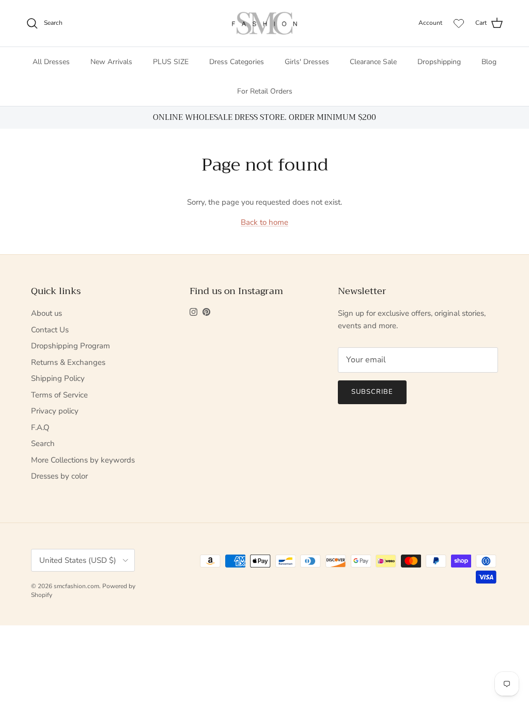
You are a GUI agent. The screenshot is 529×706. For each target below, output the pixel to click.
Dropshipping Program (70, 346)
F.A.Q (40, 427)
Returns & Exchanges (68, 362)
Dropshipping (439, 62)
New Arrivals (111, 62)
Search (43, 443)
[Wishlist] (459, 23)
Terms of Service (59, 395)
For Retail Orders (264, 91)
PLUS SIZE (171, 62)
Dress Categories (236, 62)
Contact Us (50, 330)
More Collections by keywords (83, 460)
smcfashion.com (76, 586)
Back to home (264, 222)
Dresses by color (59, 476)
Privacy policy (55, 411)
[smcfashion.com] (264, 23)
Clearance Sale (373, 62)
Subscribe (372, 391)
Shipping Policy (58, 378)
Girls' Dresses (307, 62)
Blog (488, 62)
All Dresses (51, 62)
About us (46, 313)
